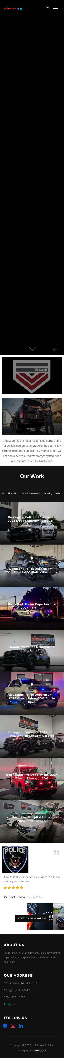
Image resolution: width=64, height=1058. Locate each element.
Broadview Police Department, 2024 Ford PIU (32, 648)
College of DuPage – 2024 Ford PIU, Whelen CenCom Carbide (32, 734)
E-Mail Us (9, 1004)
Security (47, 493)
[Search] (47, 6)
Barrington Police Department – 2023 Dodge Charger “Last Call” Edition (32, 520)
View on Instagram (32, 918)
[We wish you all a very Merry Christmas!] (13, 916)
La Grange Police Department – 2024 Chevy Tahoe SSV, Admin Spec (31, 698)
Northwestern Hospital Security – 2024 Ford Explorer (31, 819)
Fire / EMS (13, 493)
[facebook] (5, 1025)
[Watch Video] (32, 558)
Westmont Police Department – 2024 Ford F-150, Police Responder (32, 570)
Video (58, 493)
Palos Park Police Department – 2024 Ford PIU (32, 606)
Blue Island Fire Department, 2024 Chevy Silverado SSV (32, 776)
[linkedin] (21, 1025)
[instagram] (13, 1025)
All (3, 493)
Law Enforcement (31, 493)
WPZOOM (40, 1050)
